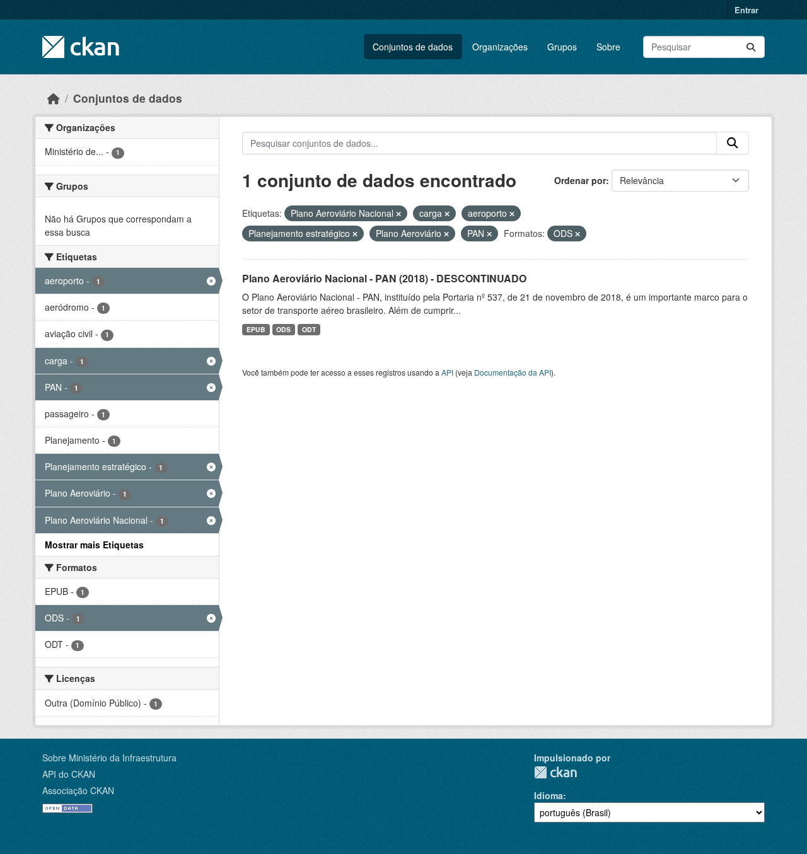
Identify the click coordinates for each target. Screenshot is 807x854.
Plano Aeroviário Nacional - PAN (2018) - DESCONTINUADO (384, 278)
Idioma (548, 795)
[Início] (53, 98)
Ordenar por (580, 180)
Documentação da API (512, 372)
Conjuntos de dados (413, 46)
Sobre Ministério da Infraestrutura (109, 757)
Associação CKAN (78, 790)
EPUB (256, 329)
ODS (283, 329)
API (447, 372)
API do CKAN (68, 774)
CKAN (555, 772)
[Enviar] (750, 47)
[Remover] (398, 214)
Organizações (500, 46)
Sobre (608, 46)
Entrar (746, 10)
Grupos (562, 46)
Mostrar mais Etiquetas (94, 544)
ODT (309, 329)
